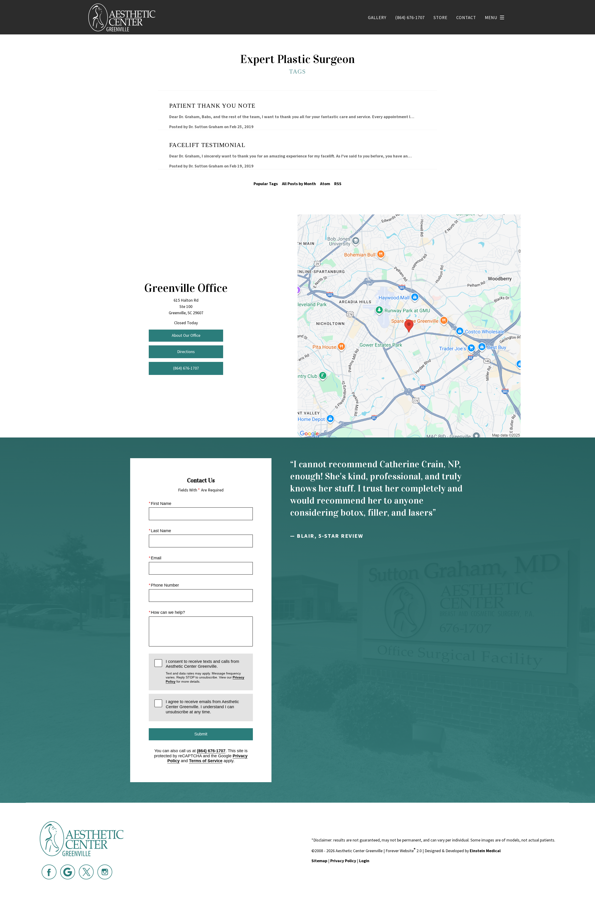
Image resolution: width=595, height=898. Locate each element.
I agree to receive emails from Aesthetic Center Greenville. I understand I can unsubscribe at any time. (202, 706)
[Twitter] (86, 872)
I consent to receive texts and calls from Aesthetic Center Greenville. (205, 671)
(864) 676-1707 (211, 750)
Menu (491, 17)
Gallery (377, 17)
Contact (466, 17)
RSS (337, 183)
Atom (325, 183)
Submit (200, 734)
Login (364, 860)
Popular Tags (266, 183)
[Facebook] (49, 872)
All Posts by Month (299, 183)
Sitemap (319, 860)
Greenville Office (186, 288)
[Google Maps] (67, 872)
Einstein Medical (485, 850)
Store (440, 17)
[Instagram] (104, 872)
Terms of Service (205, 760)
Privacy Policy (343, 860)
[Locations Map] (409, 325)
